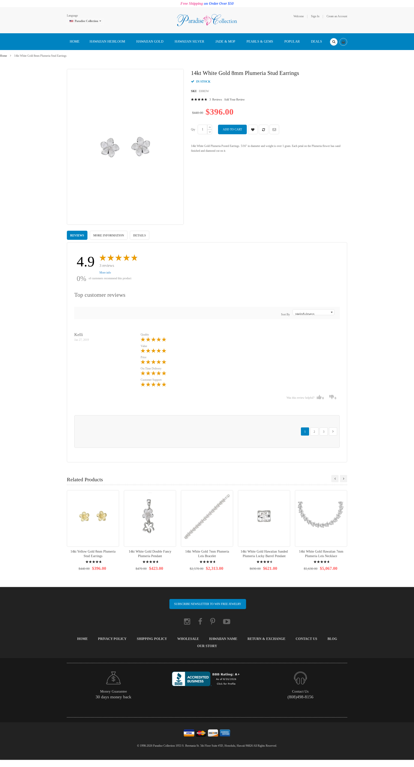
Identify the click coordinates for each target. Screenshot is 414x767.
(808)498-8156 (300, 696)
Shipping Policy (152, 639)
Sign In (315, 16)
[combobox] (334, 42)
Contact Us (306, 639)
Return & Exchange (266, 639)
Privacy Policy (112, 639)
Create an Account (337, 16)
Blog (332, 639)
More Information (108, 235)
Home (3, 55)
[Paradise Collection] (207, 20)
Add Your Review (234, 99)
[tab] (77, 235)
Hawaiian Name (223, 639)
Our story (207, 646)
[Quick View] (93, 518)
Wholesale (188, 639)
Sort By (285, 314)
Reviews (77, 235)
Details (139, 235)
